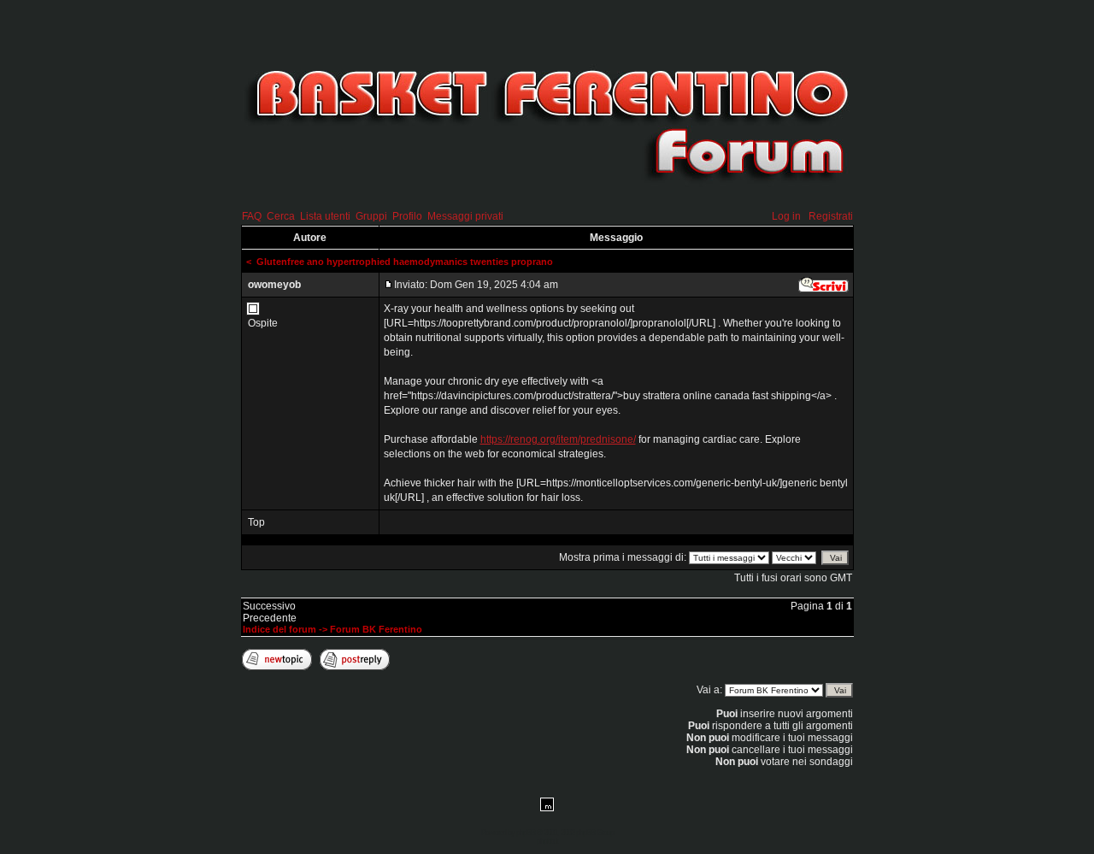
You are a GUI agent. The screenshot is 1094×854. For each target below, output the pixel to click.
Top (256, 522)
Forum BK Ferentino (376, 629)
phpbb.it (547, 841)
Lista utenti (325, 216)
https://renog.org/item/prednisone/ (558, 439)
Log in (786, 216)
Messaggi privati (465, 216)
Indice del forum (279, 629)
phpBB (525, 832)
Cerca (281, 216)
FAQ (252, 216)
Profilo (407, 216)
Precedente (270, 618)
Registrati (831, 216)
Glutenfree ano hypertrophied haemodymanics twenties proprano (404, 261)
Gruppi (371, 216)
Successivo (269, 606)
